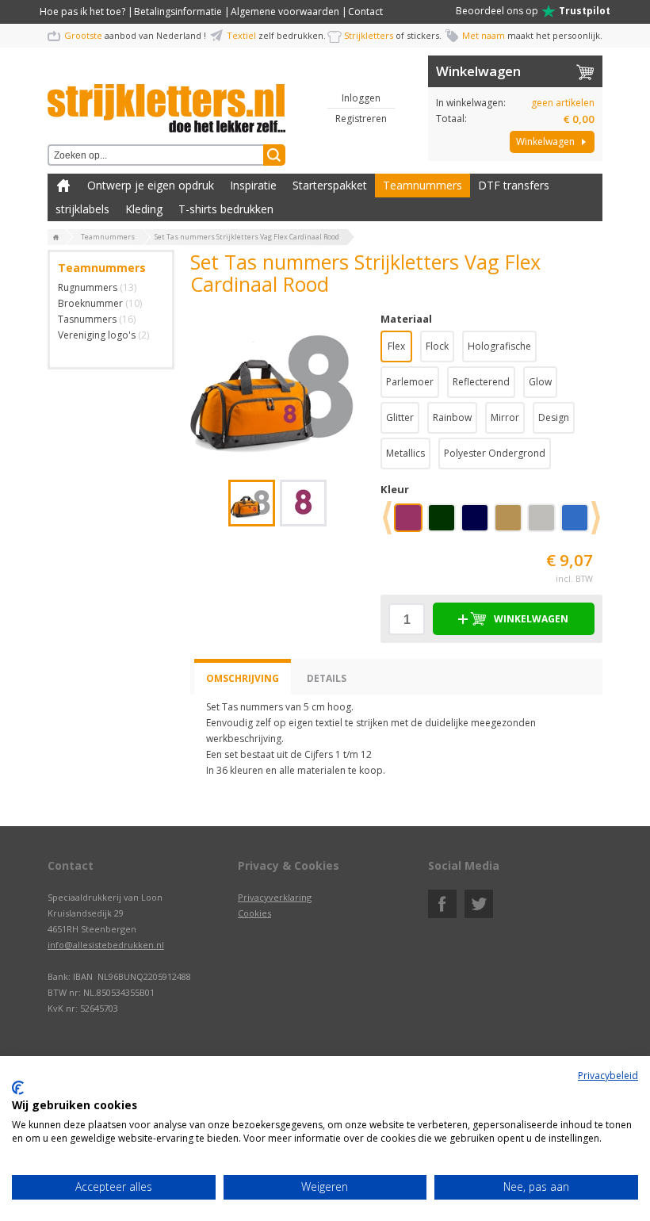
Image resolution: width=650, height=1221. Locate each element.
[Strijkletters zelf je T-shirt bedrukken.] (56, 238)
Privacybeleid (608, 1075)
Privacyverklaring (275, 897)
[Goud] (511, 523)
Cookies (254, 913)
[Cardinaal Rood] (411, 523)
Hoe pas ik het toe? (82, 11)
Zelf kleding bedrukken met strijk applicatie (63, 185)
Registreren (361, 118)
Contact (365, 11)
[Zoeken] (274, 155)
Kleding (143, 208)
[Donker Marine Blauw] (478, 523)
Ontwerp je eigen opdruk (150, 185)
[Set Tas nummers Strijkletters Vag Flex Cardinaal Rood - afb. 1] (277, 387)
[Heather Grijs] (544, 523)
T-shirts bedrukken (225, 208)
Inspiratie (253, 185)
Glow (540, 381)
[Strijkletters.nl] (166, 99)
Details (326, 678)
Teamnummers (422, 185)
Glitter (400, 417)
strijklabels (82, 208)
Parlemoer (410, 381)
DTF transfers (513, 185)
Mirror (505, 417)
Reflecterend (481, 381)
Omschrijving (242, 678)
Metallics (405, 453)
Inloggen (361, 98)
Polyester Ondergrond (494, 453)
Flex (396, 346)
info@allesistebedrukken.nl (106, 945)
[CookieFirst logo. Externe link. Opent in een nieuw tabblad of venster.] (18, 1088)
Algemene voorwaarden (285, 11)
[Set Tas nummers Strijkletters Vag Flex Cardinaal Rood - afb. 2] (303, 503)
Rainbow (452, 417)
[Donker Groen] (445, 523)
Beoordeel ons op (533, 10)
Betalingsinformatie (178, 11)
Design (553, 417)
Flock (437, 346)
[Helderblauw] (578, 523)
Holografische (499, 346)
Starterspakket (329, 185)
